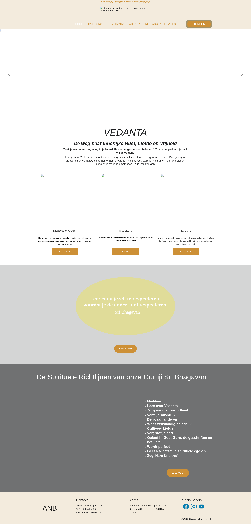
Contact (82, 500)
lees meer (125, 348)
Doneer (199, 24)
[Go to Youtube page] (201, 506)
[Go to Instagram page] (194, 506)
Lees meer (65, 251)
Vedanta (118, 24)
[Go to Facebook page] (186, 506)
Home (79, 24)
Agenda (134, 24)
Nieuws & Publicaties (160, 24)
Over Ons (95, 24)
